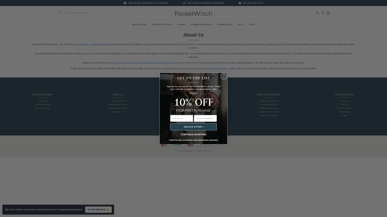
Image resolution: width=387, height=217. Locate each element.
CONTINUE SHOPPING (194, 134)
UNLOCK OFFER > (193, 127)
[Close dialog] (223, 76)
